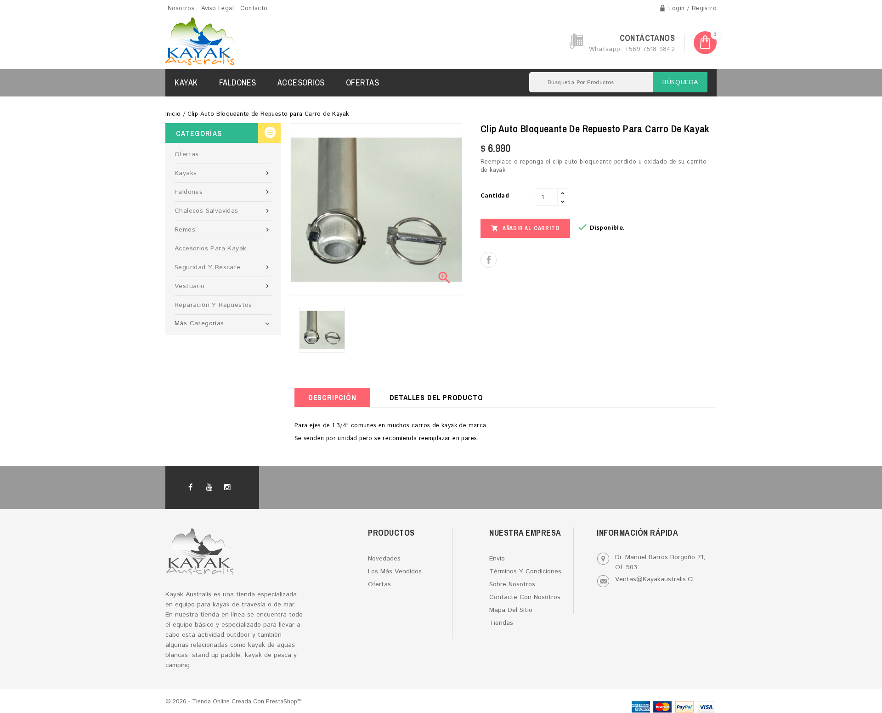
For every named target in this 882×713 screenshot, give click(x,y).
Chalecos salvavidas (223, 210)
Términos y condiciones (525, 571)
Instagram (229, 487)
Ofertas (362, 82)
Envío (497, 558)
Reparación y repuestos (213, 305)
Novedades (384, 558)
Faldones (237, 82)
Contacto (253, 8)
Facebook (194, 487)
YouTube (212, 487)
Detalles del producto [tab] (436, 397)
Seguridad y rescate (223, 267)
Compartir (488, 259)
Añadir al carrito (525, 228)
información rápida (637, 532)
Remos (223, 229)
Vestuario (223, 286)
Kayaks (223, 173)
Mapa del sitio (510, 610)
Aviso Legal (217, 8)
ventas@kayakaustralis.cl (654, 579)
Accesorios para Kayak (210, 248)
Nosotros (181, 8)
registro (704, 8)
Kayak (186, 82)
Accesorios (301, 82)
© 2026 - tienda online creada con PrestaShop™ (233, 701)
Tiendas (501, 623)
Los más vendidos (395, 571)
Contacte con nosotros (524, 597)
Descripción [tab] (332, 397)
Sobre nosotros (512, 584)
